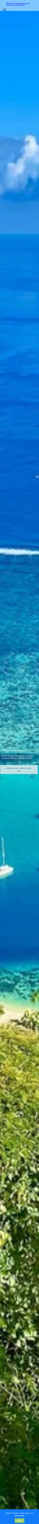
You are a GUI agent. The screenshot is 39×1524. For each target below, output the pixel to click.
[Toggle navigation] (4, 10)
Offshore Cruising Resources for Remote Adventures (18, 4)
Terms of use (19, 1515)
